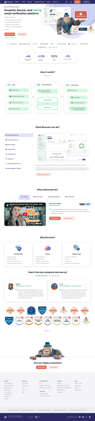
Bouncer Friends (60, 390)
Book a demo (22, 34)
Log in (71, 1)
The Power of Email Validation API (60, 410)
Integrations (7, 396)
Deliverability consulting (39, 1)
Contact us (86, 1)
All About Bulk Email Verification (44, 410)
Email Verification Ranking (12, 410)
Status (23, 392)
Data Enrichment (8, 394)
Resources (55, 1)
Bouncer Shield (7, 387)
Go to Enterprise (55, 218)
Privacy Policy (78, 385)
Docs (23, 390)
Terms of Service (78, 383)
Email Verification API (9, 385)
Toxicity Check (7, 390)
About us (49, 1)
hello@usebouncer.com (72, 417)
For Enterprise (25, 383)
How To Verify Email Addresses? (28, 410)
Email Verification (8, 383)
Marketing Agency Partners (63, 385)
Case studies (25, 385)
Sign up (77, 1)
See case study (68, 218)
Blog (41, 383)
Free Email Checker (44, 393)
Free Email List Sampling (45, 395)
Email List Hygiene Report (45, 385)
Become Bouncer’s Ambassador (64, 387)
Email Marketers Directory (45, 387)
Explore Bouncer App (42, 174)
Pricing (23, 1)
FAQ (23, 387)
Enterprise (29, 1)
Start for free (9, 34)
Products (17, 1)
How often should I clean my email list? (78, 410)
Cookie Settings (78, 390)
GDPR (76, 387)
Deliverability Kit (7, 392)
